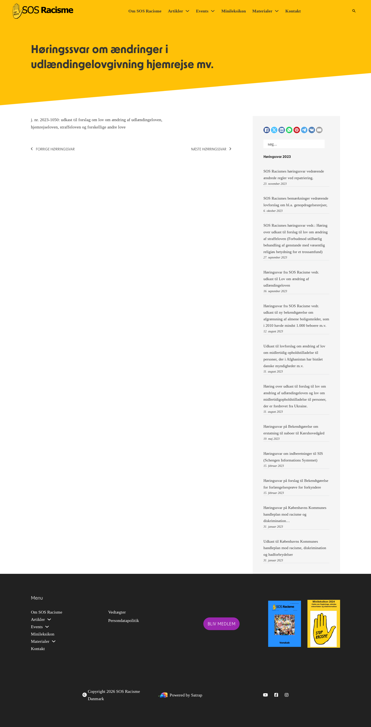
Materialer (262, 11)
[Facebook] (266, 130)
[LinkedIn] (281, 130)
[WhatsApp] (289, 130)
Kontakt (293, 11)
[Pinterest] (296, 130)
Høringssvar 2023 (277, 157)
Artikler (175, 11)
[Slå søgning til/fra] (353, 11)
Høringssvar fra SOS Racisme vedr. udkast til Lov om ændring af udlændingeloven (291, 278)
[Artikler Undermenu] (187, 11)
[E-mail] (319, 130)
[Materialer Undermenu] (277, 11)
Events (202, 11)
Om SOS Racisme (144, 11)
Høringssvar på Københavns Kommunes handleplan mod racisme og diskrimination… (294, 514)
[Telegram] (304, 130)
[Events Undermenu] (213, 11)
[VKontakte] (312, 130)
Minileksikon (233, 11)
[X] (274, 130)
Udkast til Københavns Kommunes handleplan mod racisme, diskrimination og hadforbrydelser (294, 548)
